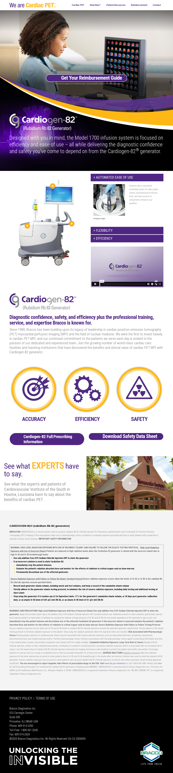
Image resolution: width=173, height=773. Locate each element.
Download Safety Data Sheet (130, 436)
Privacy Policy (20, 698)
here (160, 663)
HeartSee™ (95, 5)
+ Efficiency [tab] (102, 238)
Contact (157, 5)
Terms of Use (45, 698)
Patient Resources (116, 5)
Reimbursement (139, 5)
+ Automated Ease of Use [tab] (113, 177)
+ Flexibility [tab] (103, 230)
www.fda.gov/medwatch (115, 663)
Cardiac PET (78, 5)
